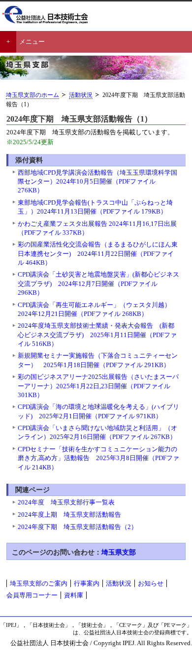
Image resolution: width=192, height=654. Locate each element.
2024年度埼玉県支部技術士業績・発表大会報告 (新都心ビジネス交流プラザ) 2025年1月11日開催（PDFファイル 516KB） (97, 334)
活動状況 (81, 95)
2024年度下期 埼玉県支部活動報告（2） (77, 526)
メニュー (32, 41)
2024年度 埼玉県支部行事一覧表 (66, 502)
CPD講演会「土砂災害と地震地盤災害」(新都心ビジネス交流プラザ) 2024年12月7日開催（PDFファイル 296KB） (98, 283)
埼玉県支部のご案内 (38, 583)
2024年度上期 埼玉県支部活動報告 (69, 514)
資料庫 (73, 595)
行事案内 (86, 583)
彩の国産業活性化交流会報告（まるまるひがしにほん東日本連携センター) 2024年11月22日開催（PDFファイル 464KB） (98, 253)
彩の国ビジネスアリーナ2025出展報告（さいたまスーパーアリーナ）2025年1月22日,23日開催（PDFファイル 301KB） (98, 385)
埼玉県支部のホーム (32, 95)
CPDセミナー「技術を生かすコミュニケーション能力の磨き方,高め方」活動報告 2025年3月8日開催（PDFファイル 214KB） (98, 457)
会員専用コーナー (32, 595)
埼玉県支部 (118, 552)
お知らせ (150, 583)
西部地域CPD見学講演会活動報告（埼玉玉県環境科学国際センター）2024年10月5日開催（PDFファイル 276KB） (97, 181)
